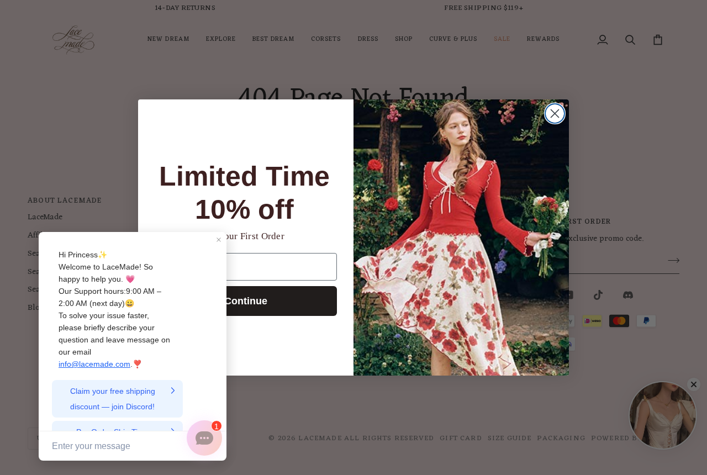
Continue (245, 301)
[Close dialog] (554, 113)
